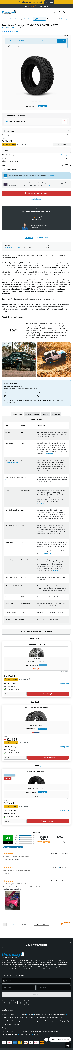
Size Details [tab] (56, 414)
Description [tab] (29, 237)
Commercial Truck (36, 1031)
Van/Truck (20, 1031)
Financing (37, 1014)
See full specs (36, 199)
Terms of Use (6, 1021)
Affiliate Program (49, 1021)
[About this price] (27, 144)
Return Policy (61, 1014)
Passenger (5, 1031)
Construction (23, 1034)
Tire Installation (57, 1018)
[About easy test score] (37, 106)
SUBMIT (36, 995)
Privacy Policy (26, 1021)
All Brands (5, 1014)
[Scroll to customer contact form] (49, 226)
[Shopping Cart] (64, 12)
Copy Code (61, 41)
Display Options (27, 924)
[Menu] (69, 12)
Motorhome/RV (48, 1031)
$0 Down (63, 144)
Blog (67, 1021)
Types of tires (9, 480)
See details (50, 176)
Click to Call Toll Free (37, 945)
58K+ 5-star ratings (19, 962)
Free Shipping (60, 1021)
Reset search (40, 19)
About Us (30, 1014)
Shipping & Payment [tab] (32, 414)
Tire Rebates (22, 1014)
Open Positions (17, 1024)
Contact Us (13, 1014)
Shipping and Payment (49, 1014)
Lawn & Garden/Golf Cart (10, 1034)
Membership (19, 1018)
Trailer (27, 1031)
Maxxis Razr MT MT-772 (36, 644)
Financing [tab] (45, 414)
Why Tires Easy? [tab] (42, 237)
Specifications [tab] (17, 414)
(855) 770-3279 (44, 396)
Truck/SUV (13, 1031)
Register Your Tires (8, 1018)
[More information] (40, 638)
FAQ (26, 1018)
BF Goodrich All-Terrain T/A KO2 (36, 708)
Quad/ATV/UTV (58, 1031)
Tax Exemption (6, 1024)
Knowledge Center (37, 1021)
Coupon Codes (33, 1018)
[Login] (59, 12)
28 (15, 31)
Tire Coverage (16, 1021)
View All (35, 1034)
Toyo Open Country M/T (36, 771)
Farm (30, 1034)
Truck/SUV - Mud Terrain (10, 28)
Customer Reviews (45, 1018)
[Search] (55, 12)
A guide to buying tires (11, 462)
